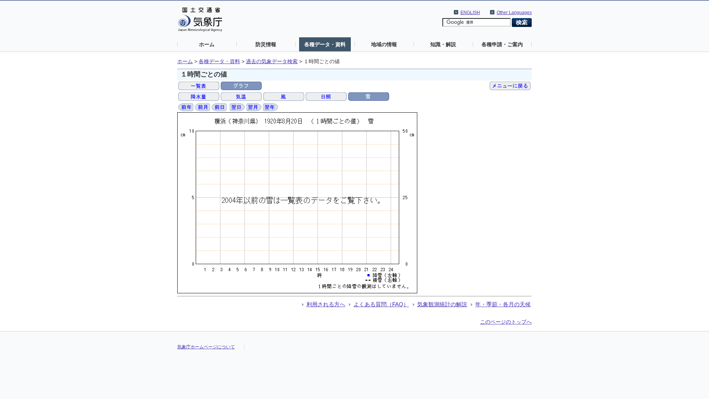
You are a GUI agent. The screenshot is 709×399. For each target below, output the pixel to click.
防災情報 (266, 44)
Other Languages (514, 12)
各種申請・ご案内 (502, 44)
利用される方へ (325, 304)
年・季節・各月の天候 (503, 304)
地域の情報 (384, 44)
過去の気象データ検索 (272, 61)
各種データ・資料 (325, 44)
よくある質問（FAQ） (381, 304)
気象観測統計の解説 (442, 304)
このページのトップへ (506, 322)
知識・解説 (443, 44)
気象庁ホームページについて (206, 346)
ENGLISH (470, 12)
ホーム (207, 44)
